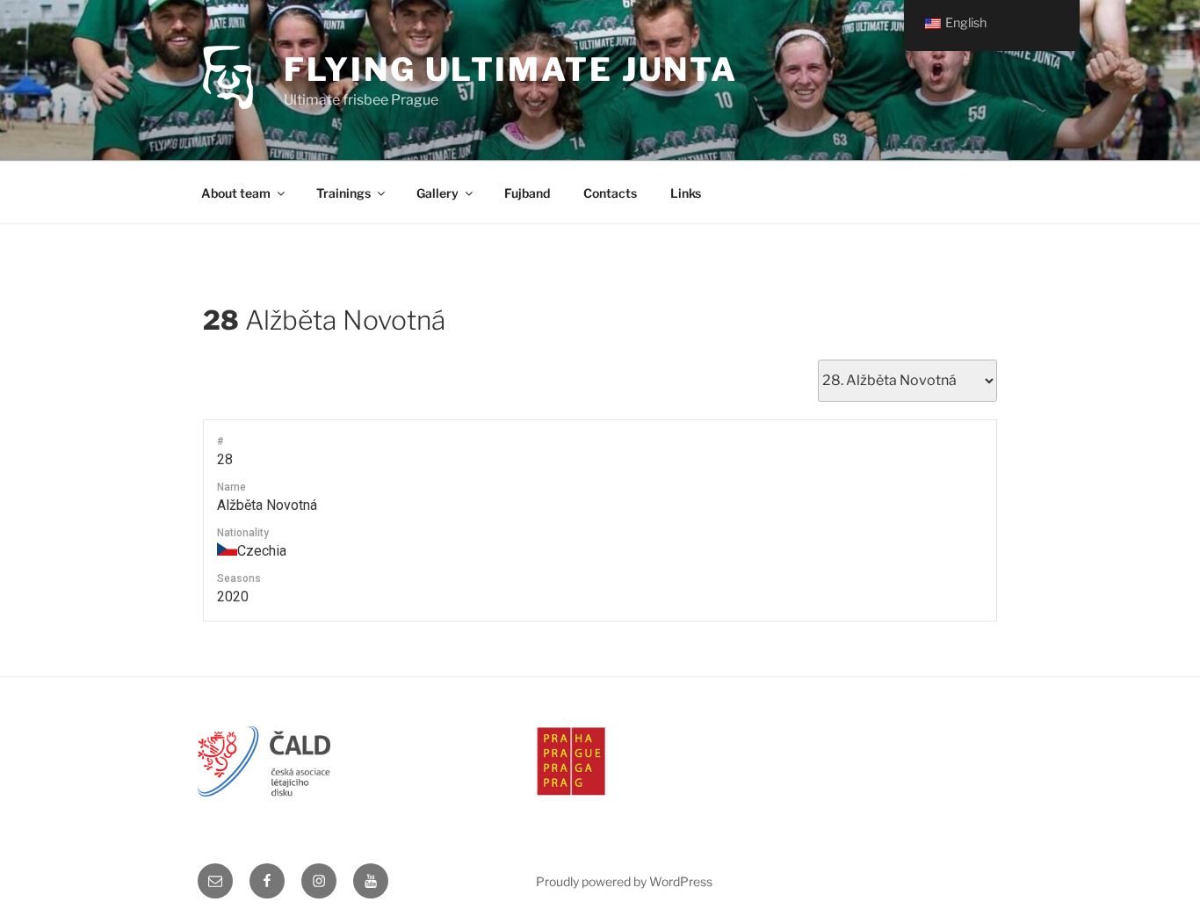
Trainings (343, 193)
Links (685, 193)
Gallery (437, 193)
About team (236, 193)
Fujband (527, 193)
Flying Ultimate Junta (511, 69)
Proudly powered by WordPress (624, 881)
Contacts (610, 193)
